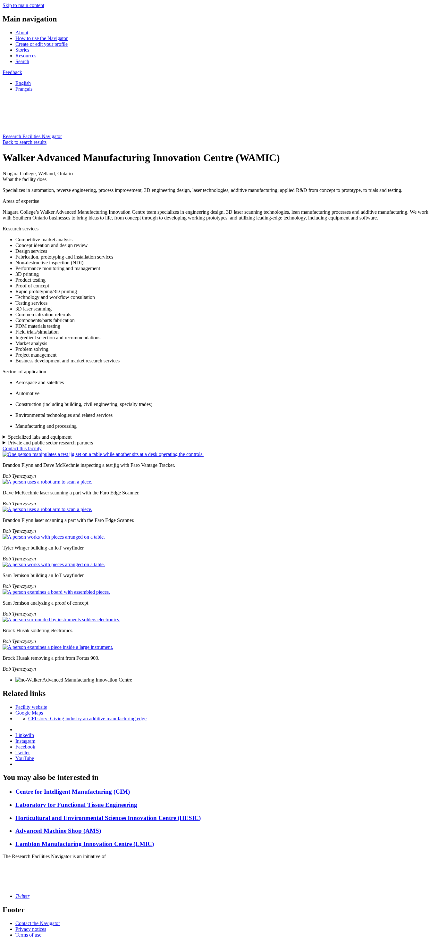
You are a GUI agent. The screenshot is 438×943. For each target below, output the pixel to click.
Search (22, 61)
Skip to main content (23, 5)
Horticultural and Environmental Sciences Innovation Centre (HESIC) (108, 818)
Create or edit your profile (41, 44)
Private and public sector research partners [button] (50, 442)
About (21, 32)
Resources (25, 55)
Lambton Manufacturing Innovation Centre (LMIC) (84, 843)
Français (23, 89)
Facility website (31, 707)
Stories (22, 50)
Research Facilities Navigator (32, 136)
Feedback (12, 72)
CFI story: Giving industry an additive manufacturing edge (87, 718)
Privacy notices (30, 929)
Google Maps (29, 713)
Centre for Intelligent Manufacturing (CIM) (72, 791)
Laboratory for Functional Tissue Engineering (76, 804)
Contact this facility (22, 448)
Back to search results (24, 142)
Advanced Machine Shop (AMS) (58, 830)
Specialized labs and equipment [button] (40, 437)
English (23, 83)
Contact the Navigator (37, 923)
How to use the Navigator (41, 38)
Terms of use (28, 935)
